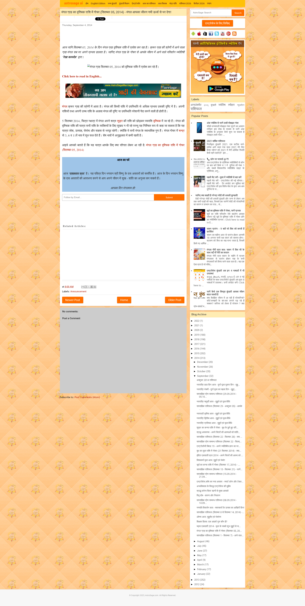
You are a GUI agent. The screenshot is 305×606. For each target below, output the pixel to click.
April (200, 560)
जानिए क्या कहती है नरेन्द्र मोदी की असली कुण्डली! (216, 195)
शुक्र (120, 121)
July (199, 546)
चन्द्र (181, 130)
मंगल (64, 106)
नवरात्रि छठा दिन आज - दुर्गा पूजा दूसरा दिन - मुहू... (218, 384)
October (201, 371)
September (203, 376)
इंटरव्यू (206, 105)
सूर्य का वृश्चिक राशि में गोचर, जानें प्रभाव (224, 210)
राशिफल (196, 109)
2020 (197, 330)
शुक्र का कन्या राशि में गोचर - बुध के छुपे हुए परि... (217, 427)
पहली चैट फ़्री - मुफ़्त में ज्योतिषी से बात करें (224, 177)
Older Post (174, 300)
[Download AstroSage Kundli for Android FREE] (193, 35)
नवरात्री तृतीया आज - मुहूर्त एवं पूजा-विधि (213, 413)
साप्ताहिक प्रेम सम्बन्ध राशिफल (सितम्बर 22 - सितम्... (219, 441)
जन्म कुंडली (112, 3)
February (202, 569)
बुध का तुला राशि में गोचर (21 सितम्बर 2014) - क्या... (219, 450)
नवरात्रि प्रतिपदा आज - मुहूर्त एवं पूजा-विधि (214, 423)
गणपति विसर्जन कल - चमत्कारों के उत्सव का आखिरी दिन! (220, 507)
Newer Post (72, 300)
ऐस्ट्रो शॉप (136, 3)
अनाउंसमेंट (196, 104)
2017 (197, 344)
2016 (197, 348)
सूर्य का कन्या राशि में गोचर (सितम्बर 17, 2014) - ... (218, 464)
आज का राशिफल (149, 3)
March (200, 564)
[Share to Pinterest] (94, 286)
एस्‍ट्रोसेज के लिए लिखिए (217, 23)
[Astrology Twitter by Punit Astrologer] (216, 35)
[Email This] (82, 286)
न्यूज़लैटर (240, 105)
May (199, 555)
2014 (197, 358)
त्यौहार (231, 104)
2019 (197, 334)
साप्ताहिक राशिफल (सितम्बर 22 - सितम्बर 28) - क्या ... (219, 436)
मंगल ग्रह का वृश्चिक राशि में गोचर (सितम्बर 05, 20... (219, 530)
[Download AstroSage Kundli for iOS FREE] (199, 35)
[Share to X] (88, 286)
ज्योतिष (222, 104)
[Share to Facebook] (91, 286)
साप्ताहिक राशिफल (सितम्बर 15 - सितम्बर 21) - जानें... (219, 469)
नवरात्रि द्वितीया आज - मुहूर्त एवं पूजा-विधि (213, 418)
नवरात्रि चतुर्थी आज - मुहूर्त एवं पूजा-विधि (213, 401)
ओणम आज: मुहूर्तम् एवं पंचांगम (209, 516)
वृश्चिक (157, 121)
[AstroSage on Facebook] (211, 35)
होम (87, 3)
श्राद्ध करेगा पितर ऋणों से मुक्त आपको (212, 490)
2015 (197, 353)
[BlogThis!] (85, 286)
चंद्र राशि (173, 3)
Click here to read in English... (82, 76)
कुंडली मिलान (124, 3)
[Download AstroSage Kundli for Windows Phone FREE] (205, 35)
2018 (197, 339)
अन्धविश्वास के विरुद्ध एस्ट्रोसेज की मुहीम (214, 486)
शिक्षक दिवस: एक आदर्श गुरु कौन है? (212, 521)
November (203, 366)
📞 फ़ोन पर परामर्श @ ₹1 (218, 159)
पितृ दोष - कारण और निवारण (208, 495)
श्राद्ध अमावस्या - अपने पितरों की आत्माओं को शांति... (218, 432)
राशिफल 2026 (185, 3)
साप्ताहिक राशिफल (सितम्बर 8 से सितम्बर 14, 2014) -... (220, 512)
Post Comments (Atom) (87, 397)
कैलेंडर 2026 (199, 3)
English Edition (98, 3)
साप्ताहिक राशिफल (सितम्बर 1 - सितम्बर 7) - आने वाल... (220, 535)
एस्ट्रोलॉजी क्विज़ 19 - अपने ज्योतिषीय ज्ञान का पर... (219, 446)
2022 (197, 320)
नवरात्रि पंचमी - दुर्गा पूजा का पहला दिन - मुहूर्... (216, 389)
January (201, 573)
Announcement (78, 291)
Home (124, 300)
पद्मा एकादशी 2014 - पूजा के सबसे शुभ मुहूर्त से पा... (219, 526)
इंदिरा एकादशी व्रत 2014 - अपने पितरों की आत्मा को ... (220, 455)
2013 (197, 579)
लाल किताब (162, 3)
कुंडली (213, 105)
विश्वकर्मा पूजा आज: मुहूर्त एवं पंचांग (211, 460)
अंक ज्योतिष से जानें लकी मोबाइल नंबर (223, 123)
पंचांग (209, 3)
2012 (197, 584)
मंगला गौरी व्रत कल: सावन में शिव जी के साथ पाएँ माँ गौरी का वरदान (225, 251)
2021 (197, 325)
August (201, 541)
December (203, 362)
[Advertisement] (120, 34)
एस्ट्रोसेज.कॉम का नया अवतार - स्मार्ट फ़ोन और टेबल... (220, 481)
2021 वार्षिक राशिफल (216, 141)
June (200, 550)
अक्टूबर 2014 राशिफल (207, 380)
